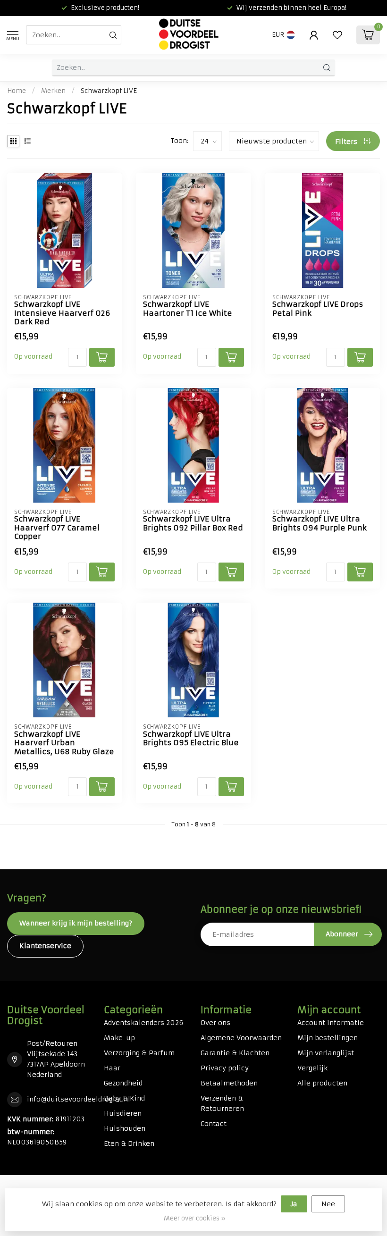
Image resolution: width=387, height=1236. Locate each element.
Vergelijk (312, 1068)
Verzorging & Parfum (139, 1053)
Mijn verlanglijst (325, 1053)
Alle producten (322, 1083)
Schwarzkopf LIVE (109, 91)
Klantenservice (45, 946)
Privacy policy (225, 1068)
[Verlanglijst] (337, 34)
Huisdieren (123, 1113)
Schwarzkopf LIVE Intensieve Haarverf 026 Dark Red (62, 313)
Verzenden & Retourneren (222, 1103)
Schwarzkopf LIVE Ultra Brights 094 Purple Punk (319, 523)
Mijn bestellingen (327, 1038)
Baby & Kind (124, 1098)
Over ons (215, 1022)
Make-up (119, 1038)
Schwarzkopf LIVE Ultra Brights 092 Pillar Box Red (193, 523)
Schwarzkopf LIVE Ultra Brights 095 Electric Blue (191, 738)
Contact (214, 1123)
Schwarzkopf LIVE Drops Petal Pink (317, 308)
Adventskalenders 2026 (143, 1022)
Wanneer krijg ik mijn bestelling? (75, 923)
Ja (294, 1204)
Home (16, 91)
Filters (347, 141)
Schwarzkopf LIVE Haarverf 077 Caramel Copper (57, 528)
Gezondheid (123, 1083)
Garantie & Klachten (235, 1053)
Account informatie (330, 1022)
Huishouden (124, 1128)
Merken (53, 91)
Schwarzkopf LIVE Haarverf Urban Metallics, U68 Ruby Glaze (64, 743)
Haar (112, 1068)
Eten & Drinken (129, 1143)
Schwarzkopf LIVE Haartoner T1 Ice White (187, 308)
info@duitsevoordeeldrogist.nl (78, 1099)
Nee (328, 1204)
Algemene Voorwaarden (241, 1038)
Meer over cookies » (195, 1218)
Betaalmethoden (229, 1083)
